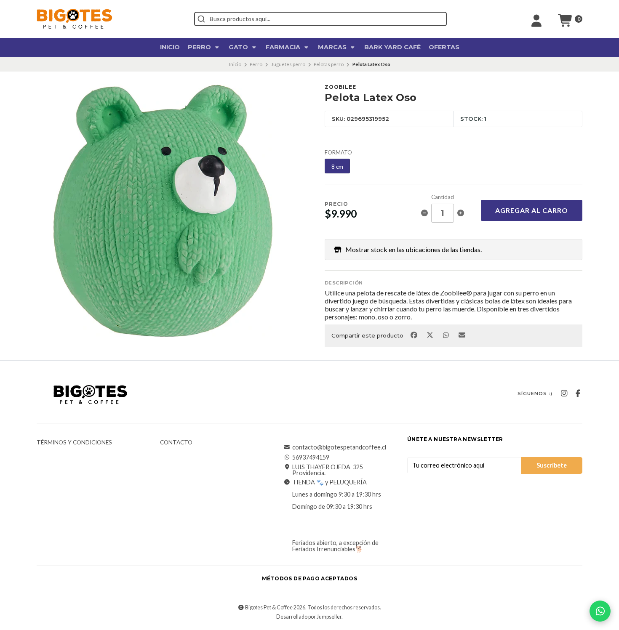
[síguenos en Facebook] (577, 393)
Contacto (176, 443)
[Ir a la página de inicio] (74, 19)
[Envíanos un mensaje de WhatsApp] (600, 611)
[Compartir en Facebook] (414, 335)
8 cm (337, 166)
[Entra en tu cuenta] (536, 19)
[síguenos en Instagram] (563, 393)
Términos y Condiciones (74, 443)
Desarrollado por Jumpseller (309, 617)
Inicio (170, 47)
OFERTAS (444, 47)
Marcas (333, 47)
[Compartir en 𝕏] (430, 335)
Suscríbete (551, 465)
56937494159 (310, 457)
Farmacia (284, 47)
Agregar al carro (531, 210)
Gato (239, 47)
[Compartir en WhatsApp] (446, 335)
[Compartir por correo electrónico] (462, 335)
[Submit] (201, 19)
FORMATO (338, 152)
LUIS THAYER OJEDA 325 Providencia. (327, 470)
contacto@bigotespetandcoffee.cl (339, 447)
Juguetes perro (288, 64)
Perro (200, 47)
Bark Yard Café (392, 47)
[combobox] (320, 19)
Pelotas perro (329, 64)
